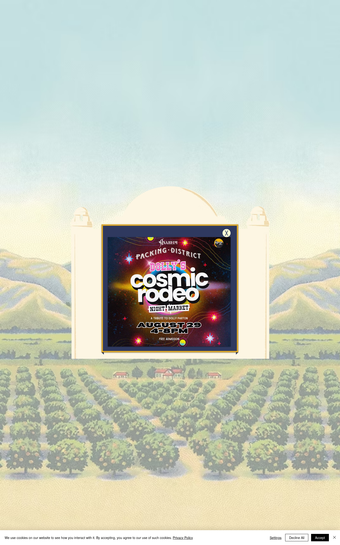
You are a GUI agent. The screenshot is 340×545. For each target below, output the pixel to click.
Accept (320, 537)
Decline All (296, 537)
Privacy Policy (183, 537)
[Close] (334, 537)
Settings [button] (275, 537)
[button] (227, 233)
